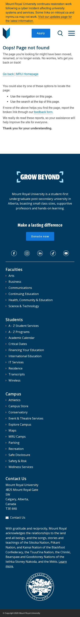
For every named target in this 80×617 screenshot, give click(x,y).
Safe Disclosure (19, 455)
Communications (20, 288)
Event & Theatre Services (26, 418)
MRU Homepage (27, 74)
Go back (8, 74)
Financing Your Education (26, 350)
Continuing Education (24, 294)
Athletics (14, 400)
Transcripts (17, 374)
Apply (41, 33)
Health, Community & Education (31, 300)
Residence (16, 368)
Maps (12, 430)
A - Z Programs (19, 332)
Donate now (40, 236)
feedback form (43, 112)
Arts (11, 276)
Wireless (14, 380)
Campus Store (18, 406)
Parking (14, 443)
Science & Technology (24, 306)
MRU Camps (17, 436)
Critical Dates (18, 344)
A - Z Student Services (24, 326)
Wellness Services (21, 467)
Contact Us (17, 517)
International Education (25, 356)
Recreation (16, 449)
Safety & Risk (18, 461)
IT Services (16, 362)
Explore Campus (20, 424)
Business (15, 282)
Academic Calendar (22, 338)
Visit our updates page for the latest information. (39, 18)
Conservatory (18, 412)
